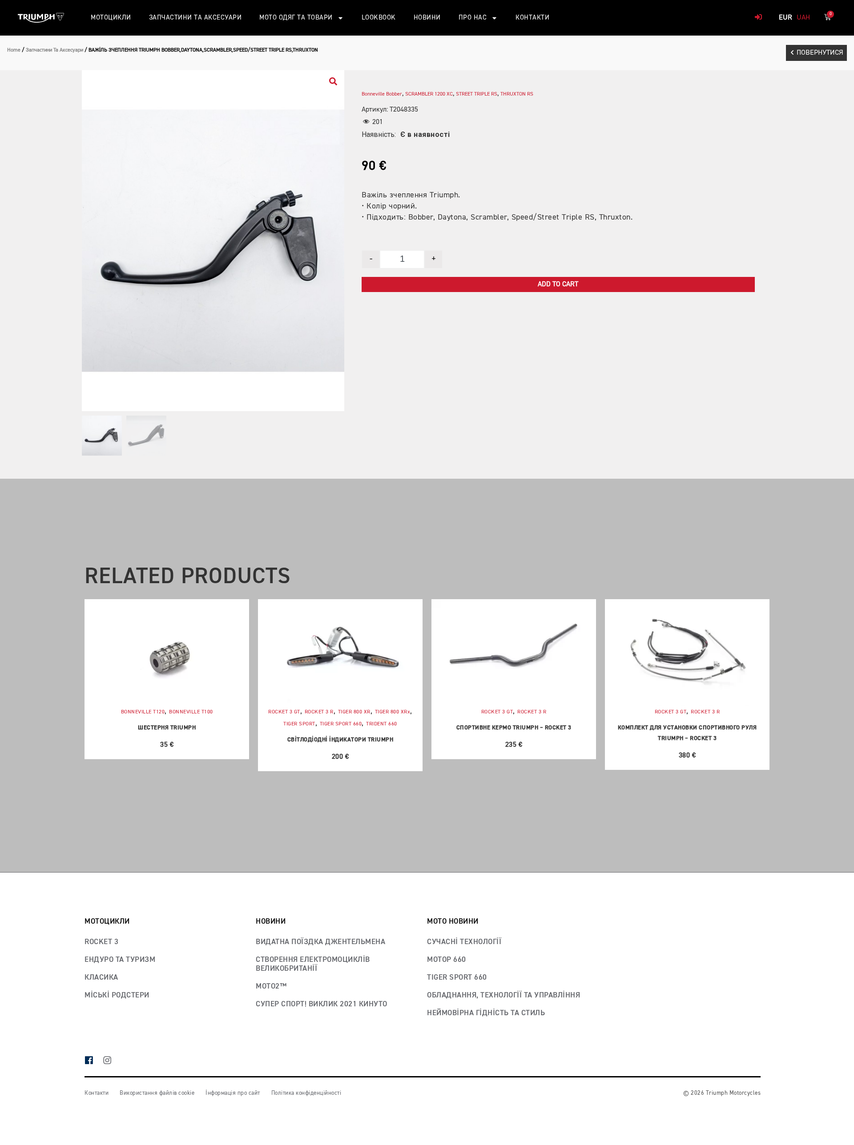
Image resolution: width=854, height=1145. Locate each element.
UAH (803, 17)
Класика (101, 977)
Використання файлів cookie (157, 1093)
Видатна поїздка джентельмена (320, 942)
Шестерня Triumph (167, 728)
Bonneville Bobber (382, 94)
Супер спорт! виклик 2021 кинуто (321, 1004)
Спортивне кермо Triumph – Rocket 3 (514, 728)
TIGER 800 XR (354, 712)
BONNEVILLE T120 (143, 712)
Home (13, 50)
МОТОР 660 (446, 960)
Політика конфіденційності (306, 1093)
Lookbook (379, 17)
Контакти (532, 17)
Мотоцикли (111, 17)
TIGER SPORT (299, 724)
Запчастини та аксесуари (195, 17)
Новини (427, 17)
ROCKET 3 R (319, 712)
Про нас (473, 17)
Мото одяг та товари (296, 17)
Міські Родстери (117, 995)
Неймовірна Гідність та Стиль (486, 1013)
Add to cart (558, 284)
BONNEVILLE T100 (191, 712)
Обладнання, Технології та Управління (503, 995)
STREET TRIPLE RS (476, 94)
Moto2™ (271, 986)
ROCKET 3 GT (284, 712)
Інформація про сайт (232, 1093)
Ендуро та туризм (120, 960)
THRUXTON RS (516, 94)
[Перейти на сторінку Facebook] (94, 1061)
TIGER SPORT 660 (341, 724)
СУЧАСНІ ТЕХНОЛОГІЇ (464, 942)
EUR (785, 17)
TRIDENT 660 (381, 724)
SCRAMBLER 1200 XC (429, 94)
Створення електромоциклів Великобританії (313, 964)
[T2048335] (213, 240)
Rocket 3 (101, 942)
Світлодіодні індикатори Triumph (340, 740)
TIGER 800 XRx (393, 712)
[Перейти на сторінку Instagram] (112, 1061)
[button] (816, 53)
